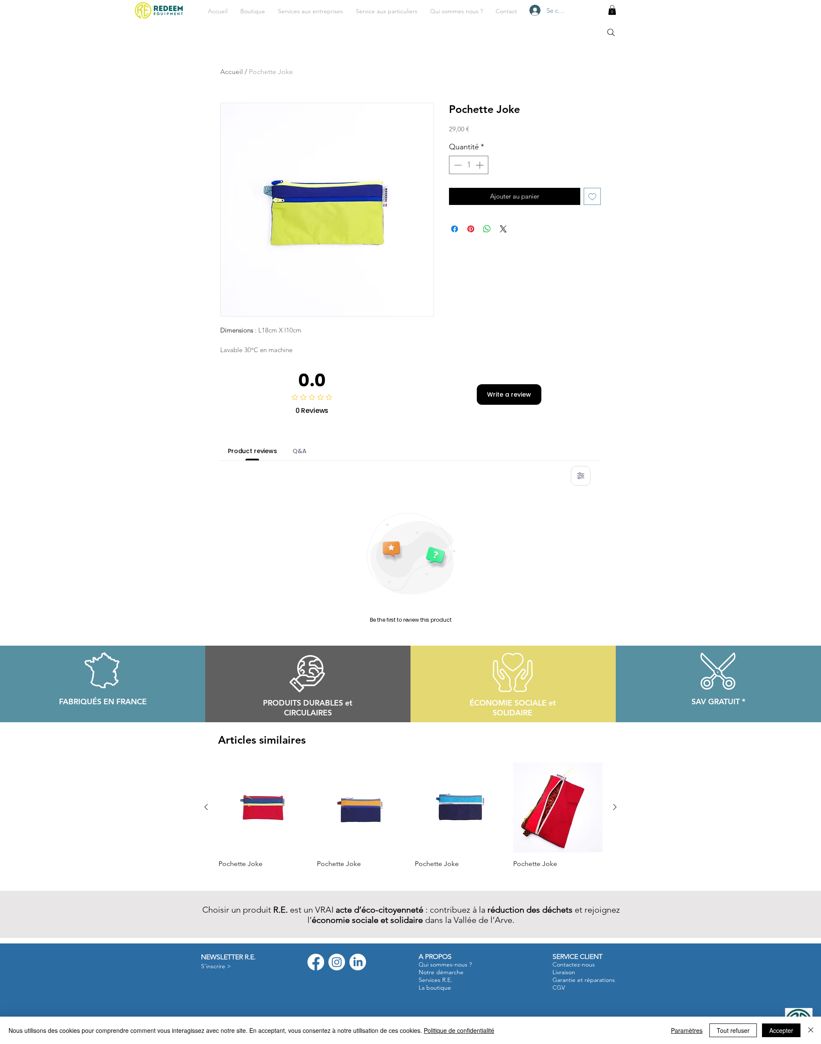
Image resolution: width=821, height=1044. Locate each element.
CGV (558, 987)
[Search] (611, 33)
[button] (310, 11)
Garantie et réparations (583, 980)
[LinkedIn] (357, 962)
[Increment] (480, 165)
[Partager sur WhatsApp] (487, 229)
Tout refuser (733, 1030)
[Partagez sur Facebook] (454, 229)
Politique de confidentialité (459, 1030)
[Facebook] (315, 962)
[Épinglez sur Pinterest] (471, 229)
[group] (410, 821)
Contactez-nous (573, 964)
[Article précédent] (206, 807)
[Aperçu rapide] (263, 807)
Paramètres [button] (687, 1030)
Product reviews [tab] (252, 451)
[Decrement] (457, 165)
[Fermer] (811, 1030)
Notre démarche (441, 972)
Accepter (781, 1030)
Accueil (231, 72)
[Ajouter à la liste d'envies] (592, 196)
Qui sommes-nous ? (445, 964)
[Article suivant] (615, 807)
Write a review (509, 394)
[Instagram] (336, 962)
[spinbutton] (469, 165)
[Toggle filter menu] (581, 476)
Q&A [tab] (299, 451)
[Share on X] (503, 229)
